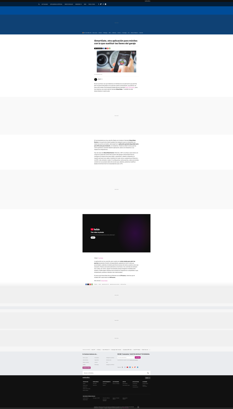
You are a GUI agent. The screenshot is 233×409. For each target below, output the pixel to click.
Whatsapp (105, 32)
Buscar (148, 373)
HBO (110, 32)
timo (107, 362)
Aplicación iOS (106, 284)
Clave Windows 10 (106, 349)
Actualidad (97, 357)
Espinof (104, 385)
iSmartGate (104, 280)
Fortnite (119, 32)
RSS (132, 367)
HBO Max (114, 32)
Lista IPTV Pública (136, 349)
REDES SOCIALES (69, 4)
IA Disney (99, 349)
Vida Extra (95, 385)
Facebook (103, 4)
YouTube (100, 258)
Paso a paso (85, 357)
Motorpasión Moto (126, 385)
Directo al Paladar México (116, 398)
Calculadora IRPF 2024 (127, 349)
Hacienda (141, 32)
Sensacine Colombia (105, 400)
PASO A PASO (92, 4)
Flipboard (101, 4)
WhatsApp (97, 364)
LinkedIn (138, 367)
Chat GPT (93, 349)
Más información (125, 407)
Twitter (98, 4)
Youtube (127, 367)
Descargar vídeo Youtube (116, 349)
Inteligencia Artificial (110, 364)
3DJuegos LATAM (96, 397)
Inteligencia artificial (110, 357)
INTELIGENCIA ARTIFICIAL (56, 4)
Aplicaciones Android (115, 284)
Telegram (105, 4)
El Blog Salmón (145, 383)
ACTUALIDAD (45, 4)
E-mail (109, 48)
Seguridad (97, 359)
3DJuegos (95, 383)
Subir (147, 377)
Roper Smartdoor (129, 87)
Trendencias (135, 383)
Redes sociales (86, 362)
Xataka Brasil (85, 399)
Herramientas (85, 359)
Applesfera (85, 386)
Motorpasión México (125, 398)
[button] (100, 79)
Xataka (84, 383)
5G (128, 32)
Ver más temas (86, 367)
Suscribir (137, 357)
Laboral (96, 362)
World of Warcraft (134, 32)
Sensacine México (106, 397)
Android (100, 32)
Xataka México (85, 397)
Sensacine (105, 383)
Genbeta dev (108, 359)
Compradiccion (135, 386)
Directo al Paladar (116, 383)
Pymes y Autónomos (145, 386)
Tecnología (124, 32)
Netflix (84, 364)
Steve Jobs (95, 32)
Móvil (100, 284)
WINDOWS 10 (78, 4)
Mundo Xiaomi (85, 390)
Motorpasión (125, 383)
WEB (85, 4)
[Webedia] (147, 1)
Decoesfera (135, 385)
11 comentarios (99, 48)
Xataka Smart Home (86, 388)
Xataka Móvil (85, 385)
